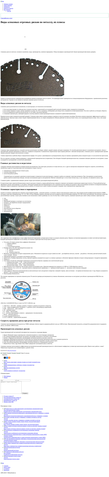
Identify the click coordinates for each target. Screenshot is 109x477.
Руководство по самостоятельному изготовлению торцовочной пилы (23, 411)
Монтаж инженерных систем (12, 367)
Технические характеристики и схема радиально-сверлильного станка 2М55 (24, 437)
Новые (6, 377)
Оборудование (8, 5)
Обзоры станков (8, 4)
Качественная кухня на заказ (11, 459)
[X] (5, 358)
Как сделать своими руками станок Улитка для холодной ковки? (21, 424)
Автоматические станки (10, 440)
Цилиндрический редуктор (11, 450)
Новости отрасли (8, 8)
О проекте (6, 468)
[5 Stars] (21, 353)
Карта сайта (7, 467)
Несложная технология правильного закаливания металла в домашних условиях (26, 416)
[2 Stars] (7, 353)
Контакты (6, 470)
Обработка (7, 7)
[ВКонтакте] (7, 358)
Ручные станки (8, 423)
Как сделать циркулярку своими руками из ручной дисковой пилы (22, 362)
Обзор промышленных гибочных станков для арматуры (19, 365)
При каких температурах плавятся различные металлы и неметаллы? (22, 446)
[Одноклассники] (9, 358)
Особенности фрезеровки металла (13, 454)
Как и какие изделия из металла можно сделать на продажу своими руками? (24, 428)
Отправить (25, 393)
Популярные (7, 376)
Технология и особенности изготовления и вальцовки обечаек (21, 433)
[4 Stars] (16, 353)
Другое (9, 11)
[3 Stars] (12, 353)
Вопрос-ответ (8, 18)
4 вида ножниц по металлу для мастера (14, 370)
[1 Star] (3, 353)
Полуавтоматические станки (11, 410)
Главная (3, 18)
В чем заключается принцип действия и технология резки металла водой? (24, 441)
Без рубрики (7, 9)
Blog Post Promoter (12, 350)
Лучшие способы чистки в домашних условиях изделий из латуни (22, 420)
